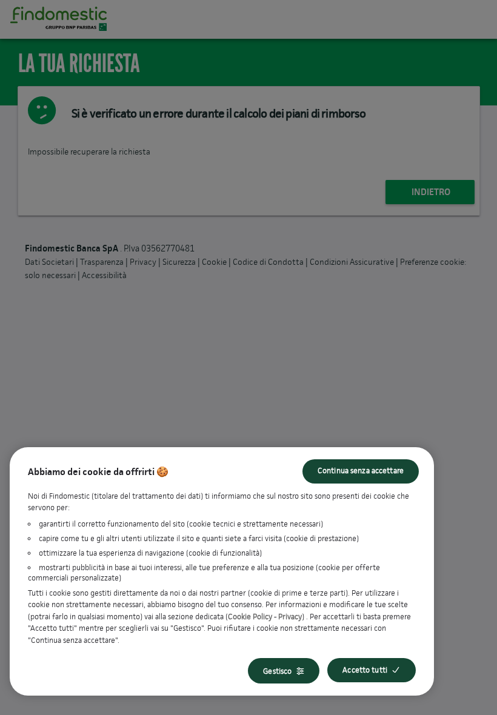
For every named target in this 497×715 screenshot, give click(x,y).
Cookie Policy (250, 616)
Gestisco (277, 671)
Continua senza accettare (361, 470)
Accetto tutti (364, 670)
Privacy (290, 616)
